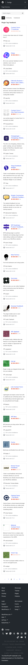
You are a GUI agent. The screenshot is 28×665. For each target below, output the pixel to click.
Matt (4, 617)
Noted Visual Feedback (15, 466)
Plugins (17, 593)
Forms (13, 442)
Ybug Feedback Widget (16, 166)
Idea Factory (15, 255)
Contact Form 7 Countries (15, 28)
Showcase (18, 588)
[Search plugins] (22, 13)
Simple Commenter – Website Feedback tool (17, 196)
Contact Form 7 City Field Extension (17, 111)
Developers (5, 606)
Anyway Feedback (17, 306)
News (3, 590)
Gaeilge (7, 629)
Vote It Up (14, 553)
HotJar (13, 361)
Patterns (17, 596)
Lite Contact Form (17, 387)
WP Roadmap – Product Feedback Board (17, 226)
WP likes (14, 416)
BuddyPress (6, 622)
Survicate (14, 278)
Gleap (13, 53)
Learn (3, 601)
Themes (17, 590)
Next (23, 579)
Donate (18, 606)
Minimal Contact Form (15, 526)
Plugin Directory (6, 7)
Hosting (4, 593)
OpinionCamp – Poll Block (15, 496)
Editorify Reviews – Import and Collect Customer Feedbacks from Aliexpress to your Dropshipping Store (17, 81)
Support (4, 604)
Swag (17, 609)
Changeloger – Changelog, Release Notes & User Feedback (17, 137)
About (3, 588)
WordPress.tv (6, 609)
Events (17, 604)
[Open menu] (25, 2)
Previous (5, 579)
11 (19, 579)
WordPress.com (7, 614)
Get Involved (18, 601)
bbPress (5, 620)
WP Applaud (15, 331)
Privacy (4, 596)
